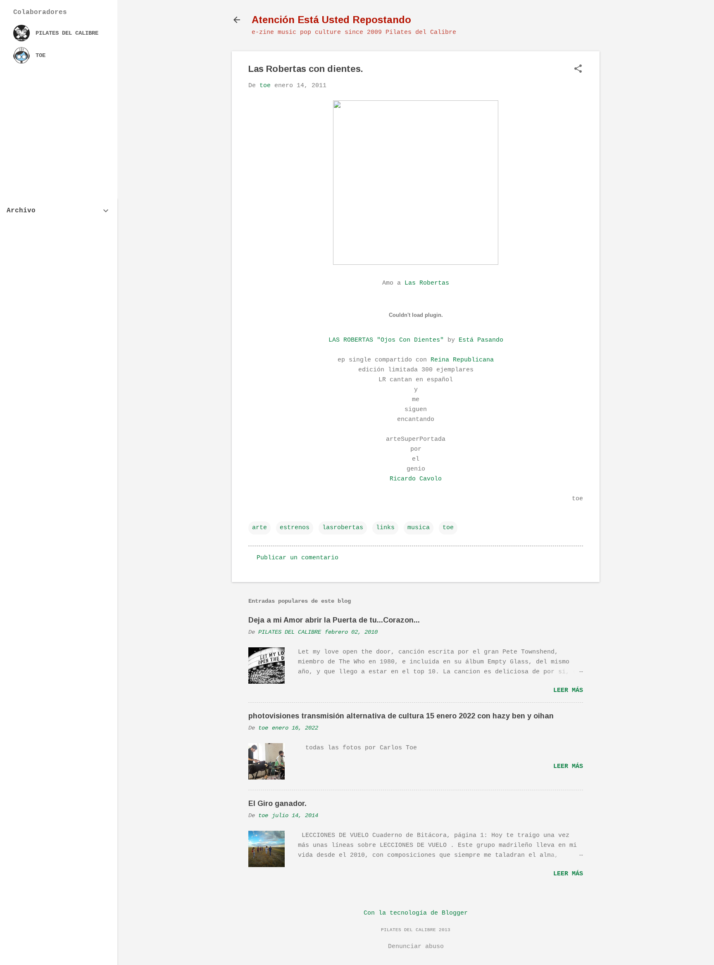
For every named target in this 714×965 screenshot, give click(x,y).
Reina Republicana (462, 360)
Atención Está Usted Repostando (331, 19)
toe (448, 527)
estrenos (294, 527)
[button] (578, 70)
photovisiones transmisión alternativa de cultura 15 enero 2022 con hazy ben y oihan (401, 716)
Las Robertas (427, 283)
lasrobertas (342, 527)
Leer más (568, 690)
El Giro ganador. (277, 803)
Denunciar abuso (416, 946)
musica (418, 527)
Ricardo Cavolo (416, 479)
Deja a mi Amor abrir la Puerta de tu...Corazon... (334, 620)
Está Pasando (481, 340)
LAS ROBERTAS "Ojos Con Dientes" (386, 340)
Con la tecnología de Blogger (416, 913)
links (385, 527)
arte (259, 527)
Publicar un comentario (297, 557)
